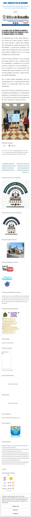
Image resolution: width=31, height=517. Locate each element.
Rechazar (15, 510)
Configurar (15, 513)
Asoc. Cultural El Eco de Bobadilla (15, 3)
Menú (15, 11)
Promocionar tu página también (7, 370)
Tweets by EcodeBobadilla (7, 342)
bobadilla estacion (5, 351)
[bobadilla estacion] (6, 368)
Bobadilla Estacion (18, 150)
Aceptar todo (15, 506)
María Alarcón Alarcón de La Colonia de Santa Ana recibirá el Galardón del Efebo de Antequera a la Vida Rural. (22, 168)
